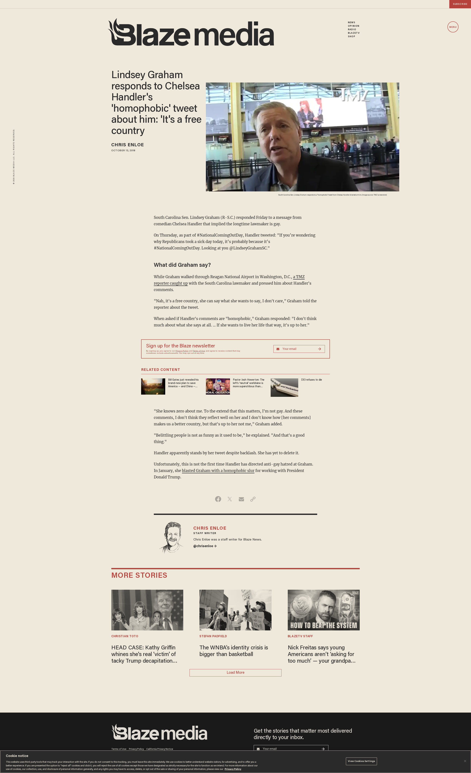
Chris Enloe (127, 145)
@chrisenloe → (205, 546)
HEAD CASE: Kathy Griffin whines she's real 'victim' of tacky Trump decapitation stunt (143, 655)
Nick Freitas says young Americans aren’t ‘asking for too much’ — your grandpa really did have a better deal (321, 655)
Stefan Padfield (213, 636)
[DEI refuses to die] (284, 387)
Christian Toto (124, 636)
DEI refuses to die (311, 380)
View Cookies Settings (361, 761)
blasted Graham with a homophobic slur (218, 470)
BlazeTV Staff (300, 636)
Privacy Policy (182, 351)
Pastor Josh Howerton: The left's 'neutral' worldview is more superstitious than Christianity (248, 383)
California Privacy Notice (159, 749)
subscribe (460, 4)
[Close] (465, 761)
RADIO (352, 29)
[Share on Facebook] (218, 499)
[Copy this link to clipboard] (253, 499)
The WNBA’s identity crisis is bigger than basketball (233, 651)
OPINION (353, 26)
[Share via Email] (241, 499)
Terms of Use (199, 351)
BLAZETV (354, 33)
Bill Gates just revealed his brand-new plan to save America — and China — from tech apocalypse (183, 383)
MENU (452, 27)
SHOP (351, 36)
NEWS (351, 22)
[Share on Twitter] (230, 499)
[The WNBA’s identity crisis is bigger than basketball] (235, 609)
